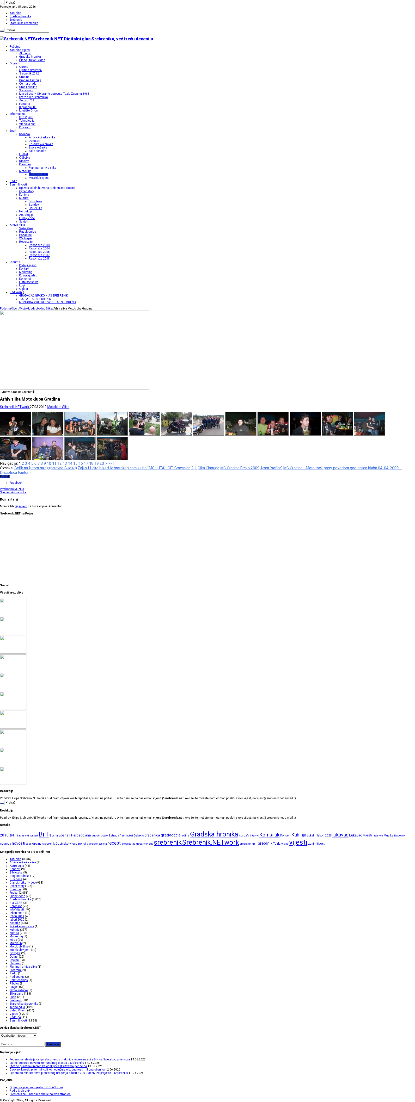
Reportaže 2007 (39, 255)
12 (59, 463)
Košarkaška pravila (41, 144)
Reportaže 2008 (39, 258)
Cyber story (26, 191)
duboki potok (100, 835)
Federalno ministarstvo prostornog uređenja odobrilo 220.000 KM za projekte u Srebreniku (69, 1073)
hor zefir (244, 835)
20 (102, 463)
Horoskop (25, 211)
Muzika (12, 489)
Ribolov (24, 161)
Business (16, 879)
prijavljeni (21, 506)
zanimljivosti (316, 843)
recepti (115, 843)
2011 (12, 835)
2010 (4, 835)
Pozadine (25, 235)
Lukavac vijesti (360, 835)
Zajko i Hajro (88, 468)
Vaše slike (26, 228)
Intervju (254, 835)
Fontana (24, 103)
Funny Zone (27, 218)
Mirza (13, 939)
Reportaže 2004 (39, 248)
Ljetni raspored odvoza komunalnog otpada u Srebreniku (47, 1063)
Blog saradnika (20, 876)
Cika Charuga (208, 468)
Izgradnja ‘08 (28, 107)
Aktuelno (15, 13)
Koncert (285, 835)
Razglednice (27, 231)
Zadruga (15, 1017)
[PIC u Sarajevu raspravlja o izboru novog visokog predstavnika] (13, 727)
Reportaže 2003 (39, 245)
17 (86, 463)
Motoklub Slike (38, 174)
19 (96, 463)
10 (49, 463)
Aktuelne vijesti (20, 50)
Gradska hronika (20, 16)
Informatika (17, 114)
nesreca (5, 843)
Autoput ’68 (26, 100)
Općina (23, 66)
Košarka (24, 134)
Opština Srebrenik (30, 70)
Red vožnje (17, 292)
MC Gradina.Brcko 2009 (239, 468)
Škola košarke (38, 147)
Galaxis (139, 835)
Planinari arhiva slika (42, 167)
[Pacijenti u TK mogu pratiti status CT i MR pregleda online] (13, 709)
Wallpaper (25, 238)
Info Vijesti (26, 117)
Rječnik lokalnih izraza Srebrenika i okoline (47, 188)
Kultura (24, 198)
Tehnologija (27, 120)
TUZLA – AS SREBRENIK (35, 299)
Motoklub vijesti (39, 178)
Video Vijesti (18, 1010)
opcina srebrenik (43, 843)
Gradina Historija (30, 80)
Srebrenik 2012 (29, 73)
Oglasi (23, 289)
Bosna (53, 835)
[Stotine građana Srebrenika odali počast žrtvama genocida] (13, 615)
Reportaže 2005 (39, 252)
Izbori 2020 (17, 919)
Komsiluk (269, 835)
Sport (13, 130)
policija (83, 843)
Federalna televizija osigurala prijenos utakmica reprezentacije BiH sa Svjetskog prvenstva (70, 1059)
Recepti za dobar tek (135, 843)
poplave (93, 843)
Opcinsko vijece (66, 843)
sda (151, 843)
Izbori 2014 (17, 916)
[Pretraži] (2, 3)
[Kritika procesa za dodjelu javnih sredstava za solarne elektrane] (13, 634)
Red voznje (17, 976)
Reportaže (26, 241)
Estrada (114, 835)
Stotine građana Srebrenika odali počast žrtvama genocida (48, 1066)
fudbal (129, 835)
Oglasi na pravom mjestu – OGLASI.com (36, 1087)
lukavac (340, 835)
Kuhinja (24, 194)
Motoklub (25, 171)
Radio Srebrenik (20, 1090)
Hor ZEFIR (35, 208)
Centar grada (28, 83)
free (122, 835)
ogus (28, 843)
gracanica (152, 835)
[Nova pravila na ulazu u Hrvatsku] (13, 765)
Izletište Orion (28, 110)
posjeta (102, 843)
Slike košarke (37, 151)
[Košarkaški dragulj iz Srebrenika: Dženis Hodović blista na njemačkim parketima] (13, 671)
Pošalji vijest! (28, 265)
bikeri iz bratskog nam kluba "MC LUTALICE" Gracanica (144, 468)
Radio (13, 181)
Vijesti (14, 1013)
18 (91, 463)
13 (65, 463)
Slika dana (16, 993)
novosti (18, 843)
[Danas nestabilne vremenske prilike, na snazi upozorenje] (13, 746)
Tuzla (277, 843)
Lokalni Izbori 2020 (319, 835)
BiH (44, 834)
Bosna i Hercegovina (75, 835)
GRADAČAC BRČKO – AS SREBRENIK (43, 295)
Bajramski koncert (27, 835)
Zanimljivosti (18, 184)
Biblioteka (35, 201)
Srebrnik (265, 843)
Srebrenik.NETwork (15, 407)
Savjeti (23, 221)
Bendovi (34, 204)
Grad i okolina (28, 87)
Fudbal (23, 154)
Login (22, 285)
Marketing (25, 272)
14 (70, 463)
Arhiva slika (17, 225)
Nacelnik (399, 835)
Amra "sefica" (271, 468)
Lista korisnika (28, 282)
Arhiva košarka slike (42, 137)
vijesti (298, 842)
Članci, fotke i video (32, 60)
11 (54, 463)
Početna (15, 46)
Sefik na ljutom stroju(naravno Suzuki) (45, 468)
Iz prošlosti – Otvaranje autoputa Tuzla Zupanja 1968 (54, 93)
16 (81, 463)
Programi (25, 127)
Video (284, 843)
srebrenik (168, 842)
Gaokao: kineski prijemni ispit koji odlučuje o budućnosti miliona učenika (57, 1069)
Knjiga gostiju (28, 275)
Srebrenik (16, 19)
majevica (378, 835)
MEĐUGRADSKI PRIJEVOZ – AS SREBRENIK (47, 302)
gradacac (169, 835)
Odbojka (24, 157)
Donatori (34, 140)
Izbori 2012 (17, 913)
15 (75, 463)
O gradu (15, 63)
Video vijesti (27, 124)
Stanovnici (26, 90)
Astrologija (26, 215)
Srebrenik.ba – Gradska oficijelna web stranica (40, 1094)
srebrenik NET (248, 843)
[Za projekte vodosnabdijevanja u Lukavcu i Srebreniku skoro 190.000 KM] (13, 652)
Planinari (25, 164)
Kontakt (24, 268)
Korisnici (25, 278)
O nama (15, 262)
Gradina (24, 77)
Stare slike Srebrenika (24, 23)
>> (110, 463)
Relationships (19, 980)
